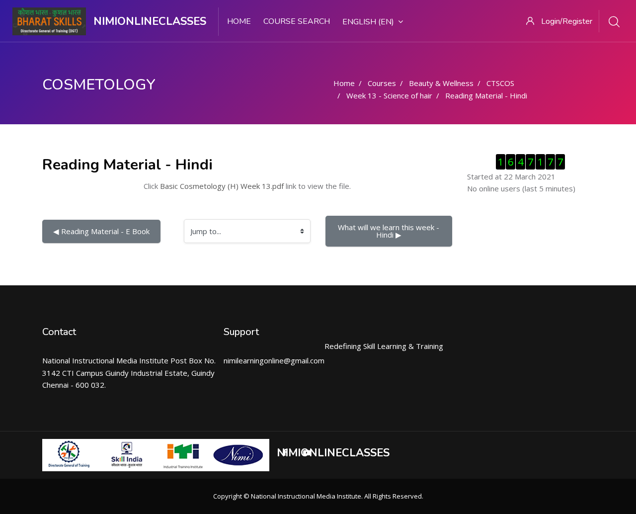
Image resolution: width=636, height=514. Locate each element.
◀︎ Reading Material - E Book (101, 231)
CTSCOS (500, 83)
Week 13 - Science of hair (389, 95)
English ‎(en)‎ (368, 21)
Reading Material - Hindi (486, 95)
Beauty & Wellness (441, 83)
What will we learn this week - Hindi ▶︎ (389, 231)
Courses (382, 83)
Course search (296, 21)
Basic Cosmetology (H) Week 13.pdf (222, 186)
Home (239, 21)
